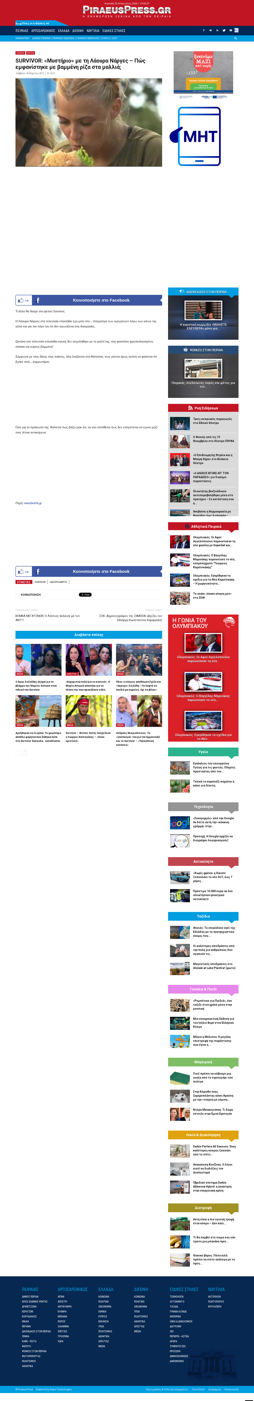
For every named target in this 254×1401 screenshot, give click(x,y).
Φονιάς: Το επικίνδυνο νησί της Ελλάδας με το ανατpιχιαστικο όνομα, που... (214, 931)
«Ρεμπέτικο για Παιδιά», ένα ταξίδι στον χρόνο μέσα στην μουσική (212, 1004)
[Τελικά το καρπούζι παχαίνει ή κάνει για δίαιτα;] (180, 786)
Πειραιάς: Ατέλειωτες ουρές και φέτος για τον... (203, 385)
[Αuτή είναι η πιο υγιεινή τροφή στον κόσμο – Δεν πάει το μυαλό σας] (180, 1223)
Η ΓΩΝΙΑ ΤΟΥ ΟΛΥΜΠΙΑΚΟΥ (190, 623)
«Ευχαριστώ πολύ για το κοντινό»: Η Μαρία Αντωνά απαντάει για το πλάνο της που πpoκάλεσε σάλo (88, 685)
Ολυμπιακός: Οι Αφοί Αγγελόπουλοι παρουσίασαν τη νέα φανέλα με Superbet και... (214, 541)
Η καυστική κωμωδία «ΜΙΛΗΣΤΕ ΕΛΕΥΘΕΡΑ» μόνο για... (203, 326)
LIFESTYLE (71, 674)
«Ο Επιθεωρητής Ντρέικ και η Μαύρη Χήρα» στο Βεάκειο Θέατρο (212, 459)
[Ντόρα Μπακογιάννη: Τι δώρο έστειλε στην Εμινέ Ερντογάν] (180, 1114)
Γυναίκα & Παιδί (203, 989)
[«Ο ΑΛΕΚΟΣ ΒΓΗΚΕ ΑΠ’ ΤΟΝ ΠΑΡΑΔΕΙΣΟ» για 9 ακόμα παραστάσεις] (180, 477)
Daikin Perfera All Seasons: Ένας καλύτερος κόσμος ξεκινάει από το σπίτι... (214, 1150)
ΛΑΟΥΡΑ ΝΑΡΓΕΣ (58, 581)
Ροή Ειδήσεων (206, 408)
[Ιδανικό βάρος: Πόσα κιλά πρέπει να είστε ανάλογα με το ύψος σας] (180, 1260)
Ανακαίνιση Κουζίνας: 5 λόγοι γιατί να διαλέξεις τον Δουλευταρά (212, 1168)
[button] (236, 41)
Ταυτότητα (198, 1389)
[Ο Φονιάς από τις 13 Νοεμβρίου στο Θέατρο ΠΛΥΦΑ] (180, 441)
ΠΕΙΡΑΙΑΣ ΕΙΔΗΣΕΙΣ (63, 38)
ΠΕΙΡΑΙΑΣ (21, 31)
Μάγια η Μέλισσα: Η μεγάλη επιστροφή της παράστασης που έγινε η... (212, 1040)
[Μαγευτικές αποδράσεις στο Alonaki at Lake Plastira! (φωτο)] (180, 968)
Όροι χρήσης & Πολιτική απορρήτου (167, 1389)
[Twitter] (224, 31)
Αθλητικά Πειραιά (206, 526)
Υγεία (203, 752)
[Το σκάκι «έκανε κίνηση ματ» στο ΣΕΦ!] (180, 598)
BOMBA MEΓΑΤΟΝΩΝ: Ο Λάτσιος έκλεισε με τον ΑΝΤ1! (47, 618)
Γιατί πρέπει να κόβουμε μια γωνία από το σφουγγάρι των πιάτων (213, 1077)
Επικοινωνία (232, 1389)
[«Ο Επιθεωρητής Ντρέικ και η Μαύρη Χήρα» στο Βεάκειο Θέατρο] (180, 459)
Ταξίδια (203, 916)
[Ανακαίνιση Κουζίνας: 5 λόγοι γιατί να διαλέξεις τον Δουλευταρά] (180, 1169)
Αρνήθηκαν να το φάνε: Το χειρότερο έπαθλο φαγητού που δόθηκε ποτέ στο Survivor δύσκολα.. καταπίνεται (38, 736)
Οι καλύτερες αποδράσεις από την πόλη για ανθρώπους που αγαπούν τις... (214, 949)
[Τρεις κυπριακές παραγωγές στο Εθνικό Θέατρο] (180, 423)
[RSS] (217, 31)
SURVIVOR (40, 581)
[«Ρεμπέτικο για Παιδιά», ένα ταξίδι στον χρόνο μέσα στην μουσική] (180, 1005)
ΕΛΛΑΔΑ (63, 31)
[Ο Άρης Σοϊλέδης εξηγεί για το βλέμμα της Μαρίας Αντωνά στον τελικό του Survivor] (38, 660)
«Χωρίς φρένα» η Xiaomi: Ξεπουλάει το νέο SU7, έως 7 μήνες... (212, 877)
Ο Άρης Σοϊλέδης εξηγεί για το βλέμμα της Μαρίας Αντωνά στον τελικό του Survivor (36, 685)
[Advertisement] (88, 397)
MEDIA (30, 52)
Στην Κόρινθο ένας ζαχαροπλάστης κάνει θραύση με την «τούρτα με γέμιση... (213, 1095)
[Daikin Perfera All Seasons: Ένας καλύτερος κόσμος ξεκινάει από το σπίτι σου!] (180, 1151)
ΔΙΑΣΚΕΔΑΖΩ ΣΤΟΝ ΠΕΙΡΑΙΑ (206, 292)
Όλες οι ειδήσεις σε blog (32, 23)
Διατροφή (203, 1208)
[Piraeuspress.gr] (127, 11)
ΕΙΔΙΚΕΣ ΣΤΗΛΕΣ (113, 31)
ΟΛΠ (114, 38)
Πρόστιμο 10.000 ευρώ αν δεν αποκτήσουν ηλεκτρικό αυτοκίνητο (213, 895)
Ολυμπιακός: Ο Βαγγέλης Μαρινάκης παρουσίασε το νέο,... (203, 698)
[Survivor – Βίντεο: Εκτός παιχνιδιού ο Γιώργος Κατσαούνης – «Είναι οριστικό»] (89, 711)
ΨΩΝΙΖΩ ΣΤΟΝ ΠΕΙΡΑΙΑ (206, 350)
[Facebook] (204, 31)
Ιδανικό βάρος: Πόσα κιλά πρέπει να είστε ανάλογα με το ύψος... (214, 1259)
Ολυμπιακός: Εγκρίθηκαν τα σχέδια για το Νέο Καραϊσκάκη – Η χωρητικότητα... (213, 579)
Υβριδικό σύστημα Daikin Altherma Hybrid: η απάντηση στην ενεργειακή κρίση (212, 1186)
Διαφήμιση (214, 1389)
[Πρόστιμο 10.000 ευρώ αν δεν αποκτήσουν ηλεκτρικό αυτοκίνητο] (180, 895)
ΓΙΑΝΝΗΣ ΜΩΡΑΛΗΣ (87, 38)
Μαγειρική (203, 1062)
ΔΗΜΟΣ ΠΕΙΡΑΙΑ (41, 38)
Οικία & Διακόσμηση (203, 1135)
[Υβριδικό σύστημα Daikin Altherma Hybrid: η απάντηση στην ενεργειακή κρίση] (180, 1187)
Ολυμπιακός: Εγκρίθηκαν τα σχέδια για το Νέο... (203, 737)
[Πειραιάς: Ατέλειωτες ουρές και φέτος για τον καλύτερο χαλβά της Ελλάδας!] (203, 368)
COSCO (105, 38)
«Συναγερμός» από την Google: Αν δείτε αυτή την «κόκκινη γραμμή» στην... (214, 822)
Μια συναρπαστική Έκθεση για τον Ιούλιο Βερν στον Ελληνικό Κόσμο (213, 1022)
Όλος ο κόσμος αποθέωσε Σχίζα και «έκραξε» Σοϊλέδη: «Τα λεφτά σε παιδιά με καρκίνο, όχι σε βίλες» (138, 685)
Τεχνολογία (203, 807)
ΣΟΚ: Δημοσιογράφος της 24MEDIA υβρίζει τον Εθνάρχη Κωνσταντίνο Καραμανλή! (130, 618)
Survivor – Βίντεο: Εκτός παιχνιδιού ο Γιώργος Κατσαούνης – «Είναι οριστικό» (88, 736)
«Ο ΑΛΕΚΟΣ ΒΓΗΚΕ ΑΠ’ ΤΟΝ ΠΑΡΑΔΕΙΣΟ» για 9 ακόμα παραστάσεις (211, 477)
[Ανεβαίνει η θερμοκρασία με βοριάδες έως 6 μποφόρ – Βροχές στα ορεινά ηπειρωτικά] (180, 516)
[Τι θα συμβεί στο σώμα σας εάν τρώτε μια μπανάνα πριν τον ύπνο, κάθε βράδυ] (180, 1242)
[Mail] (211, 31)
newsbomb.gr (33, 503)
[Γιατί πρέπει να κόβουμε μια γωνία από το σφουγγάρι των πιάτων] (180, 1078)
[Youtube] (231, 31)
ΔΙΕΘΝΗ (78, 31)
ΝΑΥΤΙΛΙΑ (93, 31)
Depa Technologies (61, 1389)
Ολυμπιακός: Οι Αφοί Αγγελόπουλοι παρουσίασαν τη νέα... (203, 659)
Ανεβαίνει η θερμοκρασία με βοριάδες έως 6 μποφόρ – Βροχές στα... (212, 515)
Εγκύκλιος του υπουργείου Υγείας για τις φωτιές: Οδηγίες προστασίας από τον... (214, 767)
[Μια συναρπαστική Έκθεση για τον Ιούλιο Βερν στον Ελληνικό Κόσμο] (180, 1023)
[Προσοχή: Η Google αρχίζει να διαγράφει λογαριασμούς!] (180, 840)
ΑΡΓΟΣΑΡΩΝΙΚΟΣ (43, 31)
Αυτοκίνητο (203, 861)
